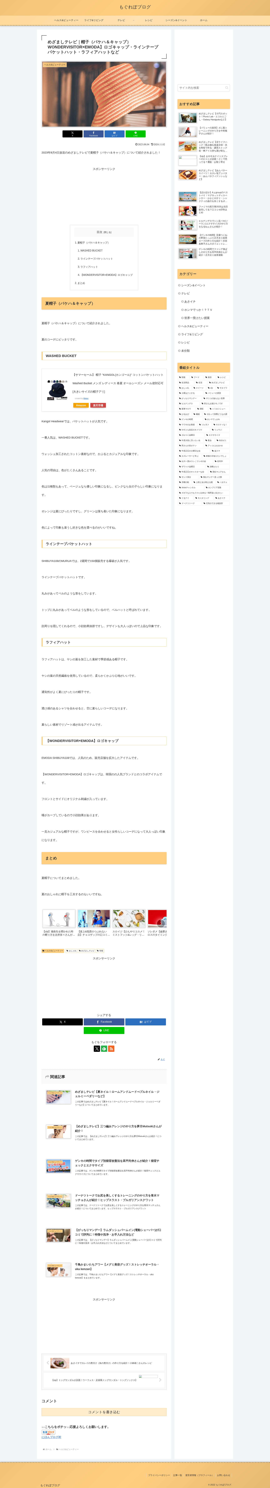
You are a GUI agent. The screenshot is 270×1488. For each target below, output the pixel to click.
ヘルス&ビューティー (54, 951)
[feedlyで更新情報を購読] (104, 1049)
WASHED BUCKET (91, 250)
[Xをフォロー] (97, 1049)
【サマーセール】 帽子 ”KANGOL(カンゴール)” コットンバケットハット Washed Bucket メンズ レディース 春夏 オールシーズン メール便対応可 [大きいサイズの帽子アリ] (117, 383)
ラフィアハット (89, 266)
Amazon (81, 405)
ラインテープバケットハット (96, 258)
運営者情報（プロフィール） (199, 1475)
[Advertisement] (104, 195)
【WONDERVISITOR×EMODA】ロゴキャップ (106, 274)
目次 (99, 232)
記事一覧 (177, 1475)
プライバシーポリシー (159, 1475)
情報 (101, 951)
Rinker (85, 398)
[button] (161, 924)
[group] (59, 924)
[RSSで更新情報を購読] (111, 1049)
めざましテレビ (87, 951)
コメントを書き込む (104, 1412)
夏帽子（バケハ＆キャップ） (94, 242)
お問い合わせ (223, 1475)
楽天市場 (98, 405)
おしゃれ (72, 951)
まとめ (81, 283)
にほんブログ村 (51, 1437)
